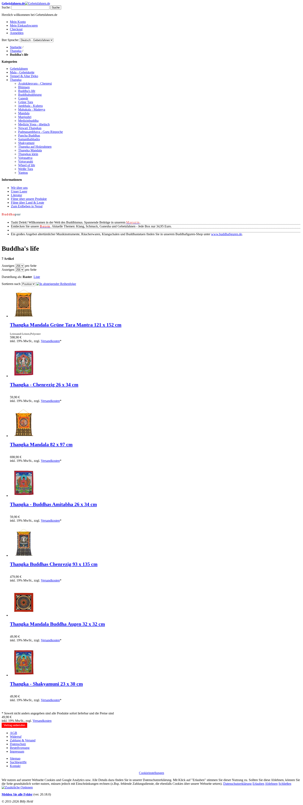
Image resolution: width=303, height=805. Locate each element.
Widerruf (15, 736)
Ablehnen (271, 783)
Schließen (284, 783)
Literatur (16, 195)
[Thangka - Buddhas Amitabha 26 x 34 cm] (24, 495)
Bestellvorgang (19, 747)
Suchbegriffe (18, 762)
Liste (37, 277)
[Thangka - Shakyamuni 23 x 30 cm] (24, 675)
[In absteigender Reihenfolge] (56, 284)
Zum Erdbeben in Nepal (26, 206)
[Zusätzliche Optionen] (17, 787)
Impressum (17, 751)
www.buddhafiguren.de (226, 234)
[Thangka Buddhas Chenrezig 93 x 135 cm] (24, 555)
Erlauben (258, 783)
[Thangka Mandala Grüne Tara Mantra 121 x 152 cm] (24, 316)
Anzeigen (8, 265)
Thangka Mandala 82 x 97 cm (41, 444)
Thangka (15, 51)
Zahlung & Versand (22, 740)
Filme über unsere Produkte (29, 199)
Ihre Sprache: (10, 40)
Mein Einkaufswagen (24, 25)
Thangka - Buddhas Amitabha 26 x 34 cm (53, 504)
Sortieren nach (11, 284)
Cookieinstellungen (151, 773)
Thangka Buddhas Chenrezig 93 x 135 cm (53, 564)
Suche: (6, 7)
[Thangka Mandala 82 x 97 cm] (24, 435)
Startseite (16, 47)
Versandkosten (50, 341)
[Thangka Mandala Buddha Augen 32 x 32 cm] (24, 615)
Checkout (16, 29)
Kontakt (15, 766)
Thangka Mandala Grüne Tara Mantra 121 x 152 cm (65, 324)
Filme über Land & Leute (27, 202)
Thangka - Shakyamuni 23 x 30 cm (46, 684)
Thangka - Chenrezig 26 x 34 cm (44, 384)
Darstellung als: (12, 277)
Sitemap (15, 758)
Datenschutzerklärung (237, 783)
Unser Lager (19, 191)
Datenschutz (18, 744)
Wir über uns (19, 187)
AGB (13, 733)
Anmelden (16, 33)
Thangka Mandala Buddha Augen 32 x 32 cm (57, 624)
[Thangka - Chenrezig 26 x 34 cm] (24, 376)
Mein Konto (18, 22)
